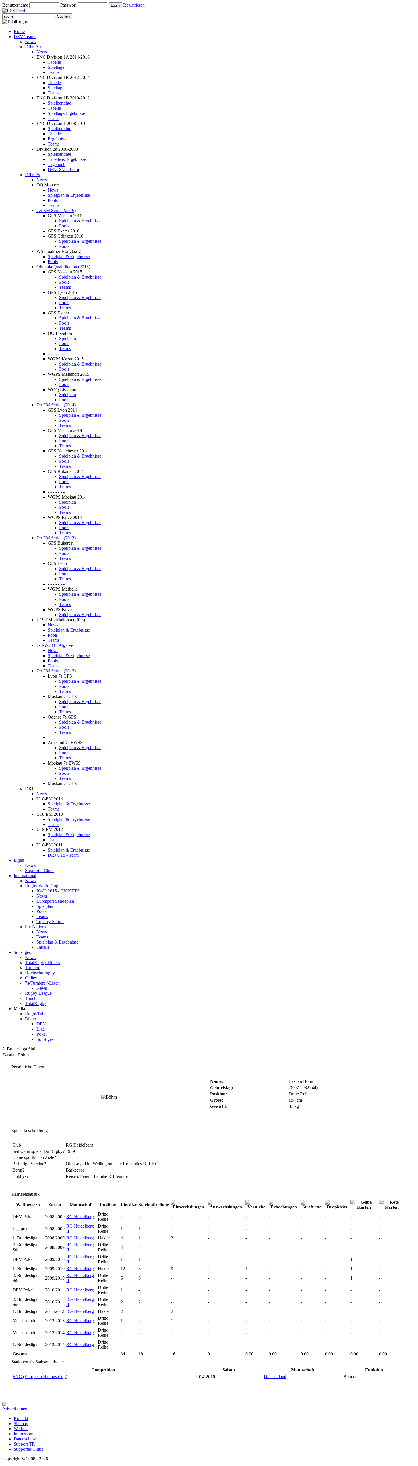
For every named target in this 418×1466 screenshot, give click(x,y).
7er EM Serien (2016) (56, 210)
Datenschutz (25, 1438)
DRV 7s (32, 174)
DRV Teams (25, 36)
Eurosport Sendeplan (55, 901)
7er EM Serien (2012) (56, 670)
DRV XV (34, 46)
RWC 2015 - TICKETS (58, 890)
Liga (40, 1029)
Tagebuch (56, 164)
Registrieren (134, 5)
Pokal (41, 1034)
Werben (21, 1428)
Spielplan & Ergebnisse (69, 195)
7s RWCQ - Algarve (54, 645)
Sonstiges (22, 952)
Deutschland (275, 1376)
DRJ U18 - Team (63, 855)
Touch (30, 998)
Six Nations (35, 926)
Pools (53, 200)
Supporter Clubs (39, 870)
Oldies (31, 977)
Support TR (24, 1444)
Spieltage (56, 67)
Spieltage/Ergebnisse (66, 113)
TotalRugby (35, 1003)
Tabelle (54, 62)
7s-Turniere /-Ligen (42, 983)
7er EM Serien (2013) (56, 537)
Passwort (68, 5)
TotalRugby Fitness (42, 962)
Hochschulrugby (40, 972)
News (30, 41)
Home (19, 31)
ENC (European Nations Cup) (40, 1376)
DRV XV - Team (63, 169)
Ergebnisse (57, 138)
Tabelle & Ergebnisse (67, 159)
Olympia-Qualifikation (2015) (63, 266)
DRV (41, 1023)
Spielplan (67, 338)
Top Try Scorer (50, 921)
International (25, 875)
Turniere (32, 967)
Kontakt (21, 1418)
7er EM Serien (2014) (56, 404)
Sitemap (21, 1423)
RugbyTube (35, 1013)
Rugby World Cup (41, 885)
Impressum (23, 1433)
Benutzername (15, 5)
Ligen (19, 860)
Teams (53, 72)
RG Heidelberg (80, 1216)
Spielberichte (59, 103)
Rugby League (38, 993)
